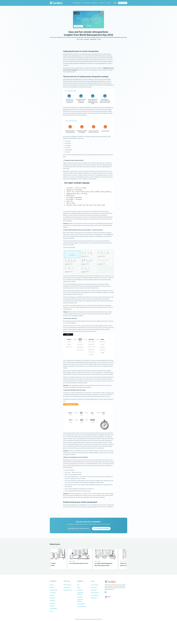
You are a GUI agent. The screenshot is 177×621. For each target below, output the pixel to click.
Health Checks (86, 3)
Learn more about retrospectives (78, 528)
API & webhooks (53, 608)
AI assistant (52, 603)
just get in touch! (90, 506)
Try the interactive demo (101, 528)
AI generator (80, 597)
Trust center (52, 598)
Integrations (52, 600)
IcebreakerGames (67, 584)
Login (115, 3)
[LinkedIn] (105, 592)
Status (51, 611)
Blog (78, 584)
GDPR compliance (95, 592)
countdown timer (110, 392)
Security (51, 595)
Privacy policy (94, 587)
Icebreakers (79, 590)
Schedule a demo (53, 590)
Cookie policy (94, 590)
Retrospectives (77, 3)
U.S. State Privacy (95, 595)
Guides (78, 587)
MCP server (52, 605)
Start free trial (122, 3)
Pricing (109, 3)
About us (52, 584)
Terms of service (94, 584)
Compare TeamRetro (81, 606)
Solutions (101, 3)
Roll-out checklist (81, 603)
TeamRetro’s (66, 68)
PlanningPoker (66, 587)
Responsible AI (94, 598)
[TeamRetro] (56, 3)
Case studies (52, 592)
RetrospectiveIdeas (67, 590)
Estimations (95, 3)
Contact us (52, 587)
